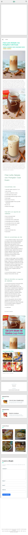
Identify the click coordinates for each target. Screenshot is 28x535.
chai (14, 47)
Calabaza (9, 47)
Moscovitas (14, 385)
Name (3, 480)
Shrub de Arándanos (14, 413)
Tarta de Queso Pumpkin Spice (14, 389)
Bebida (4, 47)
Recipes (9, 48)
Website (4, 489)
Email (3, 485)
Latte (23, 47)
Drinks (4, 48)
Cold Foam (18, 47)
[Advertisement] (14, 20)
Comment (4, 468)
